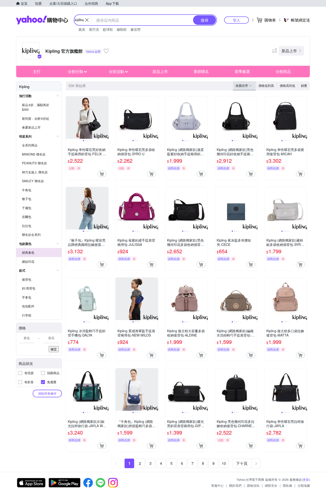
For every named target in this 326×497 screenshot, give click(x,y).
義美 (82, 29)
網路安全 (271, 485)
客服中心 (217, 485)
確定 (54, 349)
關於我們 (235, 485)
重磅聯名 (201, 71)
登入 (236, 19)
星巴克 (94, 29)
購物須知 (253, 485)
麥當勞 (136, 29)
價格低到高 (266, 85)
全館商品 (283, 71)
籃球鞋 (108, 29)
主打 (37, 71)
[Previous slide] (69, 118)
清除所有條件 (47, 393)
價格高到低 (287, 85)
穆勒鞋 (122, 29)
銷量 (304, 85)
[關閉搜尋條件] (87, 20)
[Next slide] (105, 118)
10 (224, 463)
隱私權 (287, 485)
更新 (306, 479)
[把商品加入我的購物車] (101, 174)
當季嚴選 (242, 71)
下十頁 (241, 463)
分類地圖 (304, 485)
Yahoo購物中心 (42, 20)
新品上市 (289, 50)
